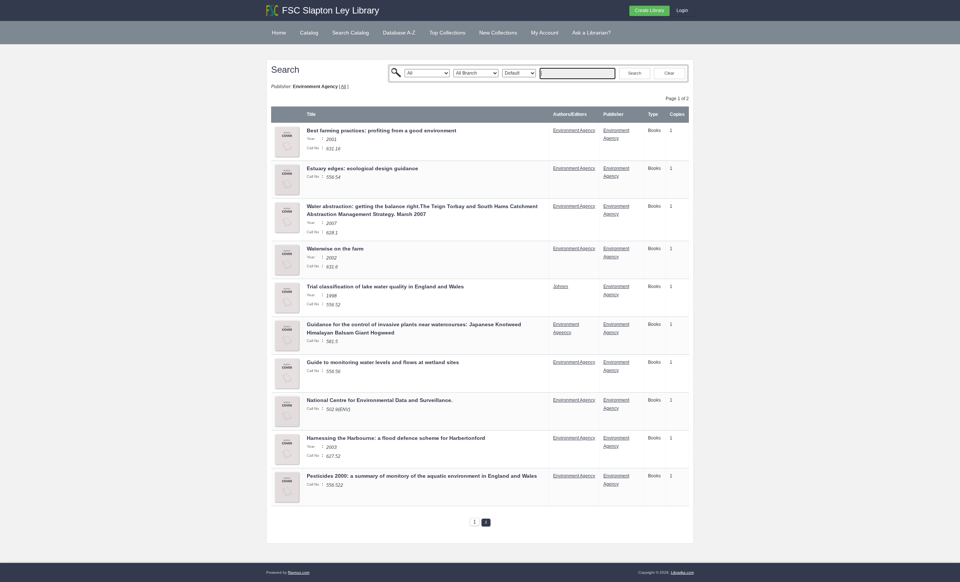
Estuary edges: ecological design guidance (362, 168)
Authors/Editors (570, 114)
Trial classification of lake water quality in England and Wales (385, 287)
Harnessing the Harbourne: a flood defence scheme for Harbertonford (396, 438)
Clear (669, 73)
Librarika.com (682, 572)
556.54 (333, 177)
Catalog (309, 33)
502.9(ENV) (338, 409)
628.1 (332, 233)
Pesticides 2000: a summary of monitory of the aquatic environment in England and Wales (422, 476)
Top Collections (447, 33)
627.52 (333, 456)
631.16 (333, 149)
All (343, 86)
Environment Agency (574, 130)
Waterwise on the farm (335, 249)
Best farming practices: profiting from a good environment (381, 131)
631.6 (332, 267)
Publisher (613, 114)
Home (279, 33)
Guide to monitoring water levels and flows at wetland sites (383, 362)
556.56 (333, 371)
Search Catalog (350, 33)
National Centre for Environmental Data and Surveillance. (380, 400)
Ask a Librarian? (591, 33)
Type (653, 114)
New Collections (498, 33)
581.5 (332, 341)
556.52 (333, 305)
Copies (677, 114)
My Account (544, 33)
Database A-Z (399, 33)
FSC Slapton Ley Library (330, 10)
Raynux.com (298, 572)
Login (682, 10)
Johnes (560, 286)
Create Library (649, 10)
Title (311, 114)
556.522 (334, 485)
